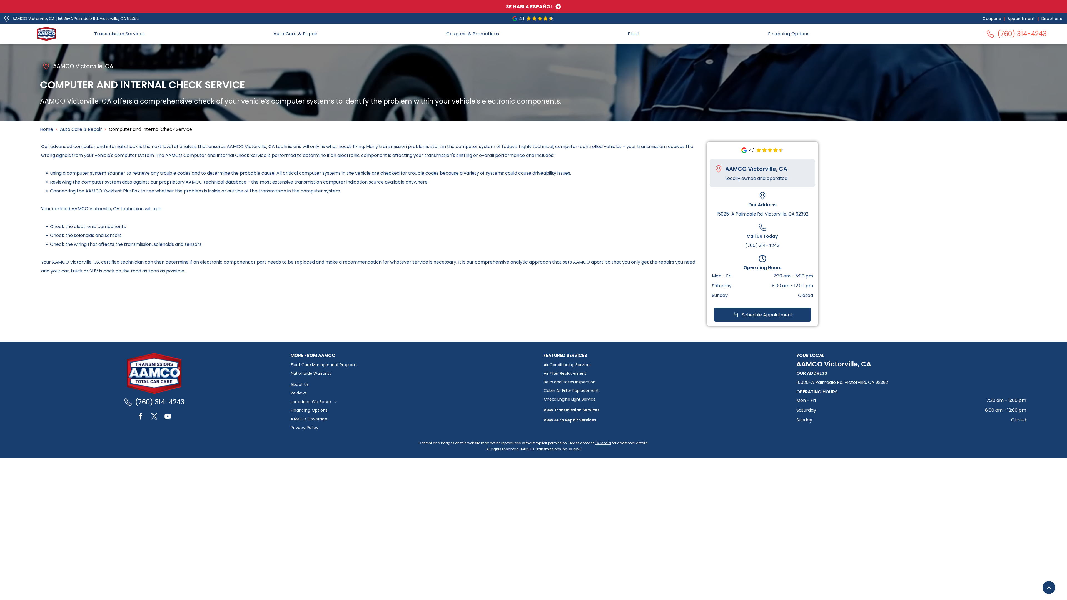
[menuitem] (992, 18)
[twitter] (154, 417)
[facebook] (140, 417)
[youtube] (168, 417)
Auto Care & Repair (81, 129)
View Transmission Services (572, 410)
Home (46, 129)
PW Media (603, 443)
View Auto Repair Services (570, 420)
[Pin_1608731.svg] (6, 18)
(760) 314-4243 (762, 245)
